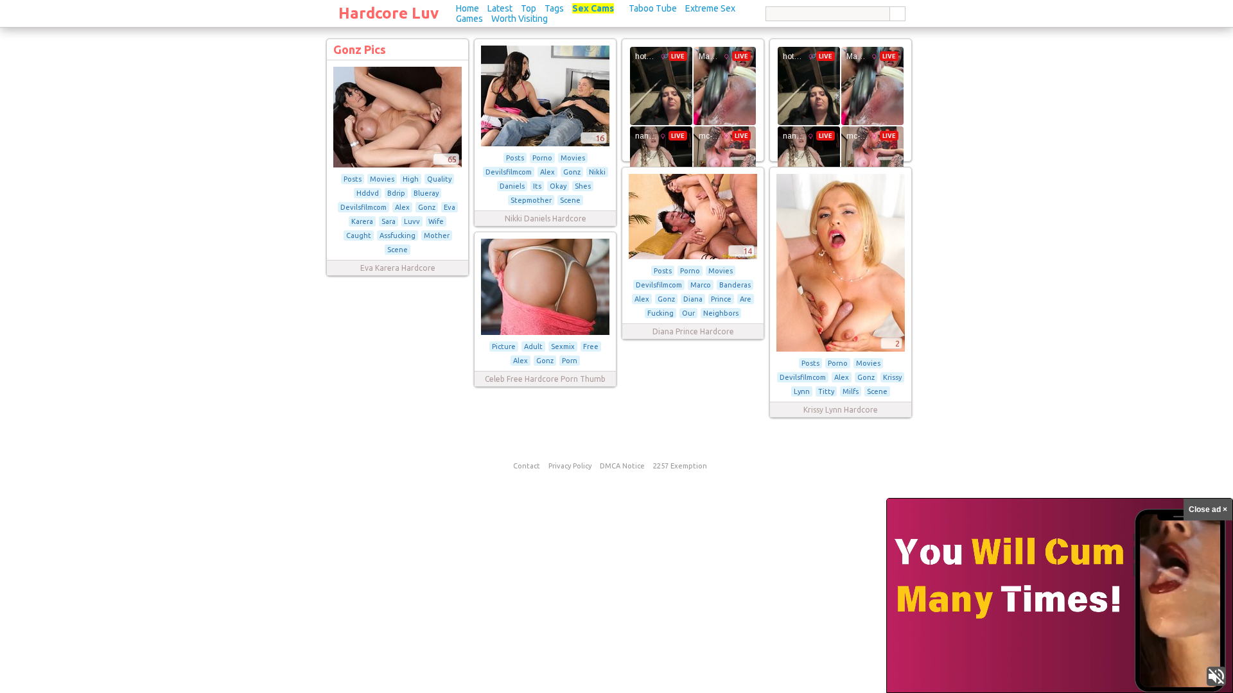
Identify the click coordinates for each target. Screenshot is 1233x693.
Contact (526, 466)
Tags (554, 8)
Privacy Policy (569, 466)
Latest (499, 8)
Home (467, 8)
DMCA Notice (622, 466)
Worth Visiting (519, 18)
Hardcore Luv (388, 13)
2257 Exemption (680, 466)
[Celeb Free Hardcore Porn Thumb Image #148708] (545, 332)
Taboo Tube (653, 8)
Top (528, 8)
